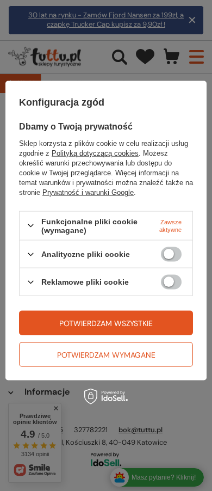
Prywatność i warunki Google (88, 192)
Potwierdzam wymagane (106, 354)
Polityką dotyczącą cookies (95, 153)
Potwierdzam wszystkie (106, 323)
